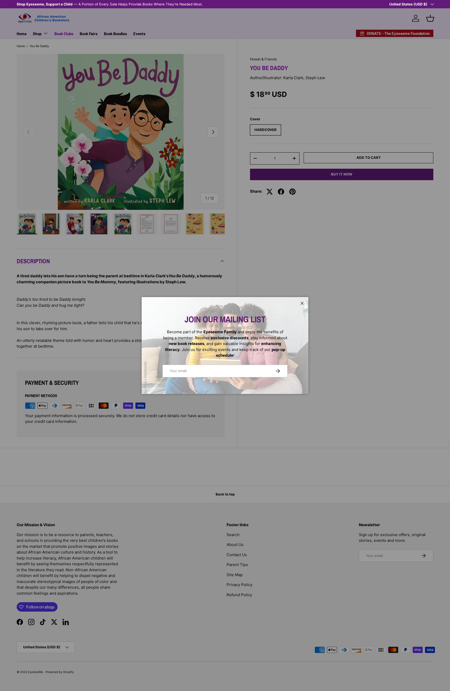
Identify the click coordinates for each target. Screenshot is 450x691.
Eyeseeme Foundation (150, 4)
